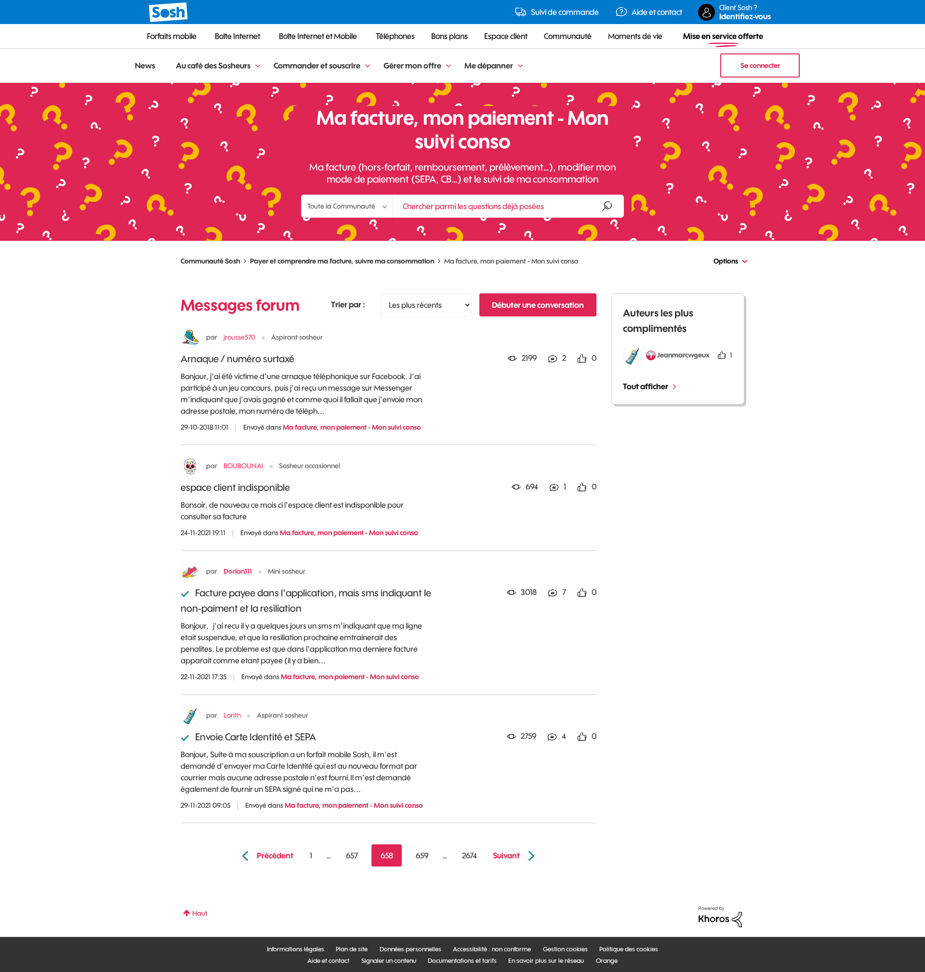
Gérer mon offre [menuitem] (412, 65)
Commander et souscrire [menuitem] (317, 65)
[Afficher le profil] (190, 337)
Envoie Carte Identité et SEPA (255, 737)
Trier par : (348, 304)
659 (422, 855)
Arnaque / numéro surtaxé (237, 359)
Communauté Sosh (210, 261)
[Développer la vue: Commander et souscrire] (367, 66)
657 (352, 855)
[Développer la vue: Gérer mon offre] (448, 66)
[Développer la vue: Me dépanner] (520, 66)
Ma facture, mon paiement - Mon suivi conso (352, 427)
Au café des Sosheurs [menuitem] (213, 65)
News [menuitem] (145, 65)
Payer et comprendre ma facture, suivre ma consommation (342, 261)
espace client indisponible (235, 487)
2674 (469, 855)
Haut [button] (200, 913)
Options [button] (726, 261)
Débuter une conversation (538, 305)
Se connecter (760, 65)
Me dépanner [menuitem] (488, 65)
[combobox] (508, 206)
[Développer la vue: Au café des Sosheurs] (258, 66)
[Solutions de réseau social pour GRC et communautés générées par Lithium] (720, 916)
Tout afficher (645, 386)
